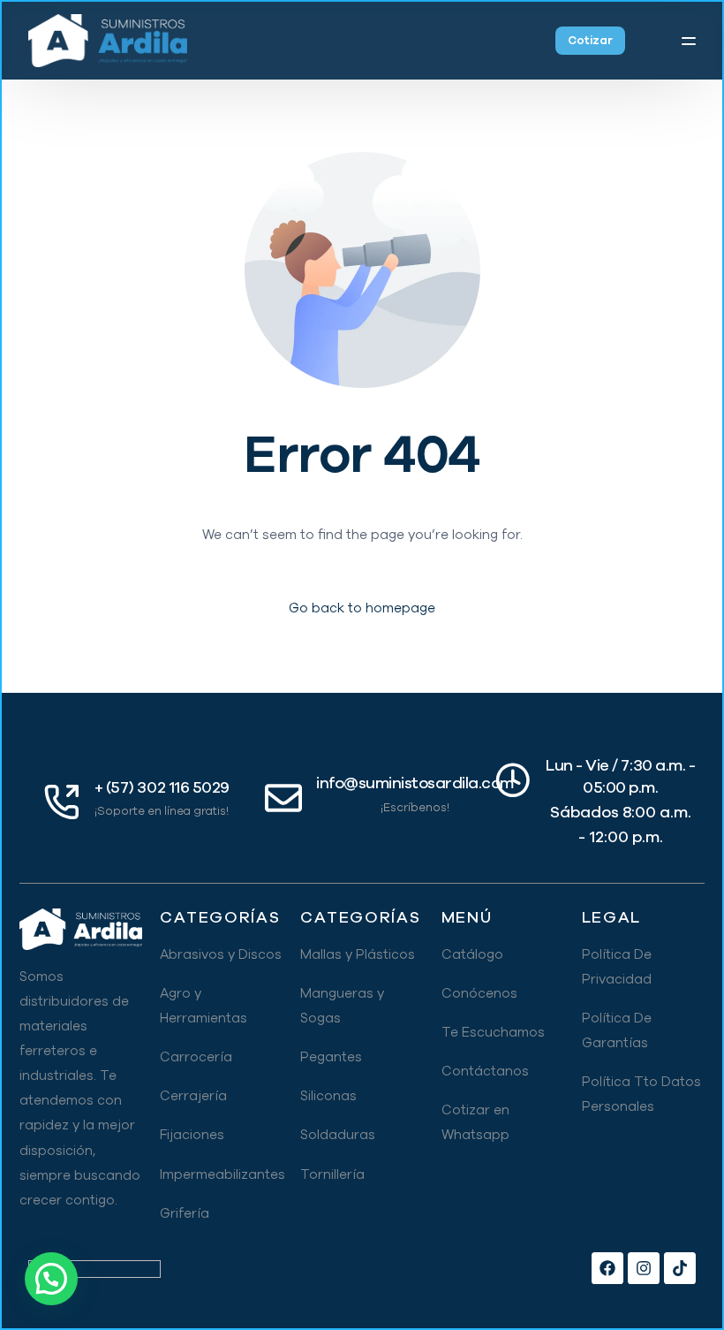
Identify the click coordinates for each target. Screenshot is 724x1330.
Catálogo (472, 954)
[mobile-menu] (676, 40)
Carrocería (196, 1057)
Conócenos (479, 993)
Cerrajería (193, 1096)
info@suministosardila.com (415, 783)
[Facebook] (607, 1268)
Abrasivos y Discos (221, 954)
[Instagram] (644, 1268)
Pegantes (331, 1057)
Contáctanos (485, 1071)
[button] (51, 1278)
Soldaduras (337, 1135)
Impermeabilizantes (222, 1174)
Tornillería (332, 1174)
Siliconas (328, 1096)
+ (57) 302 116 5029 (162, 787)
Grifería (184, 1213)
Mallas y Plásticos (357, 954)
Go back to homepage (362, 608)
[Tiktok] (680, 1268)
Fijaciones (192, 1135)
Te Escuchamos (493, 1032)
